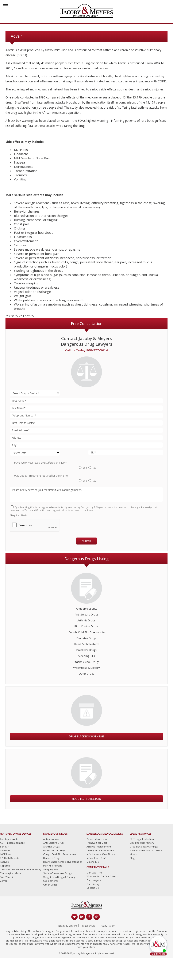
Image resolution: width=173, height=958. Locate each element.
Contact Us (92, 887)
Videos (133, 854)
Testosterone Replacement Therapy (20, 869)
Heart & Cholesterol (86, 644)
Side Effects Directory (86, 799)
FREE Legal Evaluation (142, 839)
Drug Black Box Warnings (86, 736)
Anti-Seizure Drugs (87, 614)
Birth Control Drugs (86, 626)
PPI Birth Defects (9, 858)
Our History (93, 884)
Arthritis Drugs (86, 620)
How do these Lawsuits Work (146, 850)
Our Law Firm (94, 872)
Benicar (4, 846)
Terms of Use (88, 925)
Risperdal (5, 865)
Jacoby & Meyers (67, 925)
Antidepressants (86, 608)
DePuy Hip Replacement (100, 850)
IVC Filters (5, 854)
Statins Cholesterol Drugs (57, 873)
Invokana (5, 850)
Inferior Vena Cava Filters (100, 854)
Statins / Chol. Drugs (86, 662)
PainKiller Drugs (86, 650)
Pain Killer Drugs (52, 865)
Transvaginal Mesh (10, 873)
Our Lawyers (93, 880)
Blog (132, 858)
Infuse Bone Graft (96, 858)
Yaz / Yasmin (7, 877)
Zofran (4, 880)
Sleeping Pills (86, 656)
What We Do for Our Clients (102, 876)
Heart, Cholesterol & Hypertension (62, 861)
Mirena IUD (92, 861)
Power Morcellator (97, 839)
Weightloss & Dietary (86, 668)
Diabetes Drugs (86, 638)
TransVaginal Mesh (97, 842)
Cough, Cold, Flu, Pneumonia (87, 632)
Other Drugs (86, 674)
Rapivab (4, 861)
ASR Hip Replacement (12, 842)
